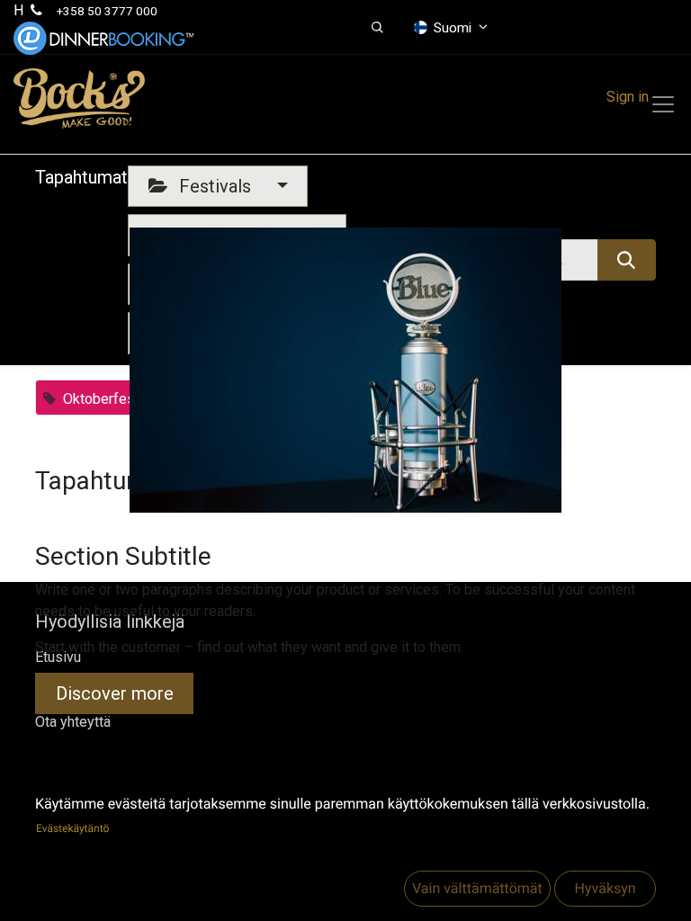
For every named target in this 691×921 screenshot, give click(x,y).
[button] (377, 28)
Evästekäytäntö (72, 828)
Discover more (115, 693)
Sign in (627, 96)
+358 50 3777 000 (107, 11)
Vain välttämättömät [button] (477, 888)
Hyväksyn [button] (604, 888)
